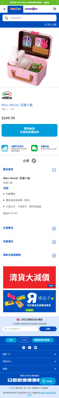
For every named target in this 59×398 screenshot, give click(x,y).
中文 (11, 340)
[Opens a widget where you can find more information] (47, 381)
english (24, 340)
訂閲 (48, 329)
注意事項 (8, 227)
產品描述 (8, 169)
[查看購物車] (54, 9)
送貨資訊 (8, 241)
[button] (56, 2)
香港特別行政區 (42, 340)
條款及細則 (46, 393)
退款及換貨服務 (12, 254)
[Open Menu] (4, 9)
